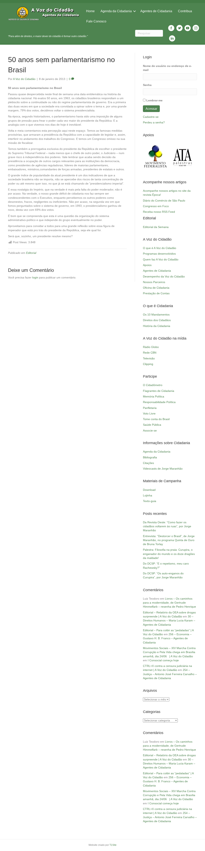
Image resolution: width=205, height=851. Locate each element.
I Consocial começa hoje (163, 660)
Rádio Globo (151, 347)
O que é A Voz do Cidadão (159, 248)
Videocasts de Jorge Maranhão (163, 468)
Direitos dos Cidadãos (157, 320)
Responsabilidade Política (159, 402)
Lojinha (147, 495)
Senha (147, 85)
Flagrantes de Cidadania (158, 390)
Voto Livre (149, 413)
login (35, 277)
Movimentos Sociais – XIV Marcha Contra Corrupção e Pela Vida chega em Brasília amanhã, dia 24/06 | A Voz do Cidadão (169, 652)
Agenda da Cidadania (116, 11)
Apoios (147, 265)
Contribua (185, 11)
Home (90, 11)
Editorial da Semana (156, 227)
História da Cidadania (156, 326)
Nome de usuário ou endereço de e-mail (167, 68)
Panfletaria (150, 407)
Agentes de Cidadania (156, 11)
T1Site (113, 845)
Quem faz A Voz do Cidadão (160, 259)
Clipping (148, 364)
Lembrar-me (154, 100)
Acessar (151, 108)
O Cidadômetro (152, 385)
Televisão (149, 358)
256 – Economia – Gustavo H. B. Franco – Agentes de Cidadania (167, 638)
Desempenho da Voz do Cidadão (164, 276)
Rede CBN (149, 352)
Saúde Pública (152, 424)
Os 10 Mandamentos (156, 314)
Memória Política (153, 396)
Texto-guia (149, 501)
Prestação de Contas (156, 293)
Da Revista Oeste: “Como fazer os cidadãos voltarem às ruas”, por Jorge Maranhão (167, 526)
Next (192, 156)
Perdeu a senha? (154, 122)
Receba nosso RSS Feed (159, 211)
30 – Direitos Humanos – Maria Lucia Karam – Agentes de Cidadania (169, 620)
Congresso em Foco (156, 206)
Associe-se (150, 430)
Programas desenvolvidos (159, 253)
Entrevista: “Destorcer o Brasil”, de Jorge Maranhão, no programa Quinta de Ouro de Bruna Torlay (169, 540)
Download (149, 489)
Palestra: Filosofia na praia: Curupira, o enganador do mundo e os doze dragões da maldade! (169, 554)
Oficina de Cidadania (156, 287)
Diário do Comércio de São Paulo (164, 200)
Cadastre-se (151, 116)
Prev (148, 156)
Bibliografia (150, 457)
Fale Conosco (96, 21)
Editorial (31, 252)
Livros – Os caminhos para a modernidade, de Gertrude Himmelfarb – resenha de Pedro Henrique (169, 602)
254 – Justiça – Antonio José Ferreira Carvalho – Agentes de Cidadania (170, 674)
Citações (148, 463)
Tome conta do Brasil (156, 419)
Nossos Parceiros (154, 282)
